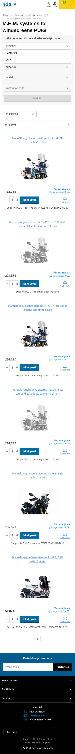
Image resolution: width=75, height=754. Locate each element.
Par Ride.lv (8, 689)
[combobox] (37, 46)
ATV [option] (8, 59)
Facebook (12, 732)
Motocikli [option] (11, 52)
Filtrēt (12, 124)
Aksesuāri (19, 15)
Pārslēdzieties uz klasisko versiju (37, 748)
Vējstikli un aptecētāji (39, 15)
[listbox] (37, 56)
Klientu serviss (10, 680)
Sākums (6, 15)
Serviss (6, 698)
